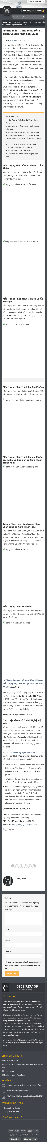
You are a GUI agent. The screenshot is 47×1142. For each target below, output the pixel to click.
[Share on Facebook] (17, 866)
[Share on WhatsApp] (13, 866)
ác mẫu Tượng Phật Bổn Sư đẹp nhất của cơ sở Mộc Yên (23, 683)
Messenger (31, 1139)
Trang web (9, 951)
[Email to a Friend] (25, 866)
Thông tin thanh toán (11, 1112)
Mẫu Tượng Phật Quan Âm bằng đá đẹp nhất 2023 (25, 1096)
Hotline (16, 1139)
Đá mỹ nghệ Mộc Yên (37, 1)
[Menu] (33, 11)
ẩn (18, 116)
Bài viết (17, 22)
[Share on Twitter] (21, 866)
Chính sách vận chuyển (12, 1108)
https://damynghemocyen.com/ (24, 824)
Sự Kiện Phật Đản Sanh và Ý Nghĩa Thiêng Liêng (24, 1085)
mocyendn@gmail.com (17, 1075)
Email (7, 940)
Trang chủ (6, 22)
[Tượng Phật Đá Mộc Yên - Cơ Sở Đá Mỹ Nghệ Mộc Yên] (7, 11)
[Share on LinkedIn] (34, 866)
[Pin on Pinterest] (30, 866)
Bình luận (8, 910)
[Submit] (43, 17)
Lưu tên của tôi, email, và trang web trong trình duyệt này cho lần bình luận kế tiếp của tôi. (23, 965)
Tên (7, 930)
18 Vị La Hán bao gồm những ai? (18, 1091)
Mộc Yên (22, 40)
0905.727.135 (27, 986)
